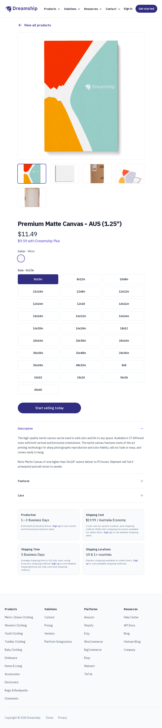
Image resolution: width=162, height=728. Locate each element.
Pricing (48, 625)
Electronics (12, 682)
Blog (127, 633)
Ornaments (11, 698)
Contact (49, 617)
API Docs (129, 625)
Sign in (128, 8)
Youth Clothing (14, 633)
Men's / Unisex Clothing (19, 617)
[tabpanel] (81, 96)
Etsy (87, 633)
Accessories (12, 674)
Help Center (131, 617)
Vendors (49, 633)
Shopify (88, 625)
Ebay (87, 658)
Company (129, 650)
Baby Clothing (13, 650)
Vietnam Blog (132, 641)
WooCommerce (93, 641)
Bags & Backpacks (16, 690)
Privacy (62, 717)
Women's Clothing (16, 625)
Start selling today (49, 408)
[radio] (20, 258)
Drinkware (11, 658)
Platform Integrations (58, 641)
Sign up (56, 525)
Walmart (89, 666)
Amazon (89, 617)
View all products (37, 25)
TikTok (88, 674)
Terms (49, 717)
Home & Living (13, 666)
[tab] (32, 173)
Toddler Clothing (15, 641)
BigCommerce (93, 650)
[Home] (21, 9)
